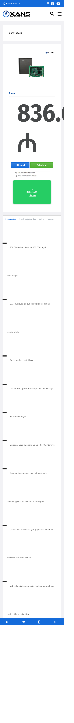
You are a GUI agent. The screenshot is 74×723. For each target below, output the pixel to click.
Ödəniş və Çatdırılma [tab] (27, 219)
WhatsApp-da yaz (32, 192)
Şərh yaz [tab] (50, 219)
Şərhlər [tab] (42, 219)
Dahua (12, 93)
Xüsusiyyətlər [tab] (10, 219)
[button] (52, 13)
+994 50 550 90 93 (13, 3)
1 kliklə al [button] (20, 165)
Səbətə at (42, 165)
